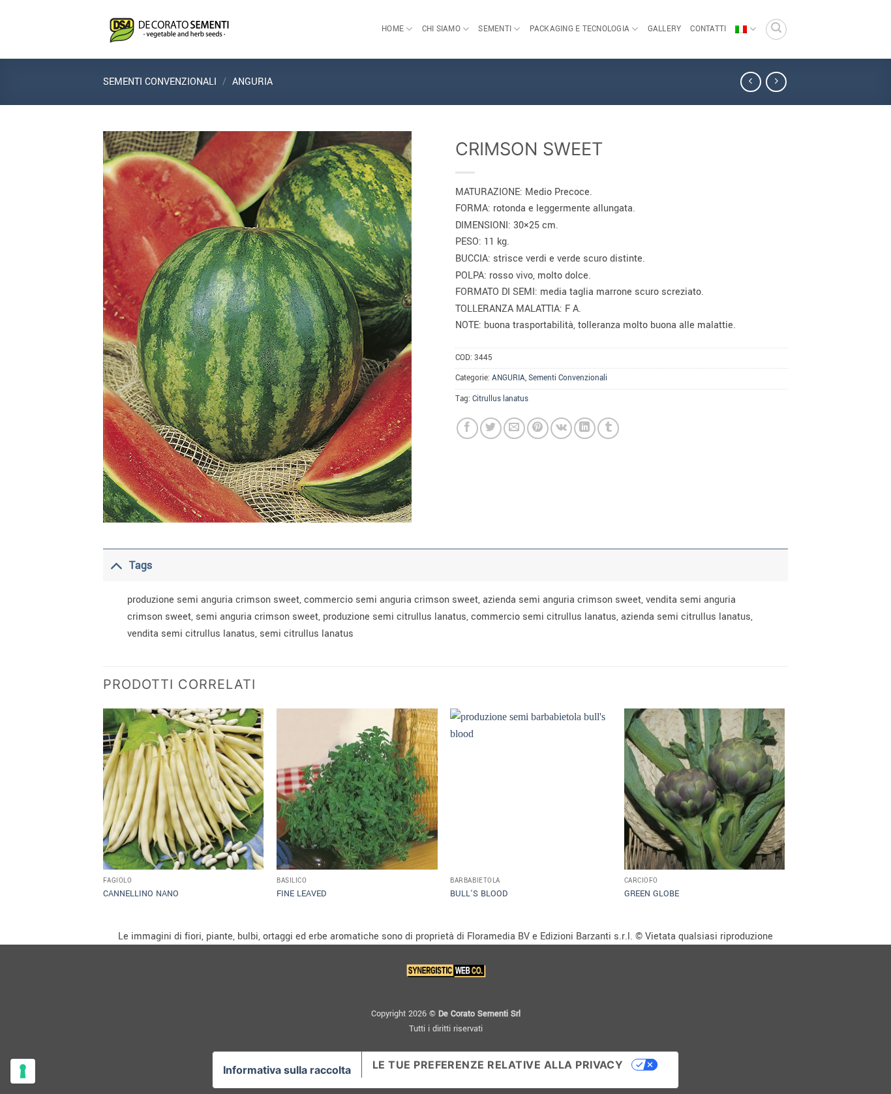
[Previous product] (776, 82)
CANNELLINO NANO (141, 894)
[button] (776, 29)
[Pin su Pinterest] (538, 428)
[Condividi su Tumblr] (608, 428)
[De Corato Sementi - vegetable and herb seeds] (168, 29)
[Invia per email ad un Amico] (514, 428)
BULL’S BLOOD (478, 894)
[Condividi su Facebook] (467, 428)
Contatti (708, 29)
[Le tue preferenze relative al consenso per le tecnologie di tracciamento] (22, 1071)
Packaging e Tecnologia (580, 29)
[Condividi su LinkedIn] (585, 428)
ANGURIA (252, 82)
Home (393, 29)
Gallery (665, 29)
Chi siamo (441, 29)
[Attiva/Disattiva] (115, 565)
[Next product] (750, 82)
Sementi (494, 29)
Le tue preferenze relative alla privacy (498, 1064)
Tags (140, 565)
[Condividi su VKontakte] (561, 428)
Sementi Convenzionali (160, 82)
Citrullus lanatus (500, 398)
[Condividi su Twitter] (491, 428)
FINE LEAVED (301, 894)
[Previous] (103, 817)
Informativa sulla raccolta (287, 1069)
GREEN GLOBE (651, 894)
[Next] (784, 817)
